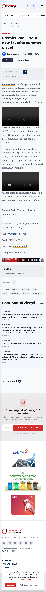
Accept (10, 585)
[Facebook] (4, 543)
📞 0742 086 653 (8, 551)
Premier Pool (8, 84)
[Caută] (27, 6)
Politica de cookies (28, 585)
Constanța (10, 16)
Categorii (7, 561)
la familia (15, 289)
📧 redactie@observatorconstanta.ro (17, 548)
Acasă (4, 23)
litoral (35, 289)
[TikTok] (20, 543)
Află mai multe (25, 579)
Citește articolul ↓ (23, 60)
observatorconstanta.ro (15, 274)
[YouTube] (15, 543)
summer (26, 293)
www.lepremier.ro (17, 233)
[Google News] (31, 543)
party (5, 293)
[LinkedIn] (26, 543)
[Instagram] (9, 543)
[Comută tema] (33, 6)
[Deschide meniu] (41, 6)
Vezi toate (39, 303)
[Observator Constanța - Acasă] (10, 6)
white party (36, 293)
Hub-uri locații (10, 564)
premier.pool (20, 252)
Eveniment (13, 23)
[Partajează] (14, 282)
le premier (25, 289)
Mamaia (25, 16)
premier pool (15, 293)
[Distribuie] (36, 60)
